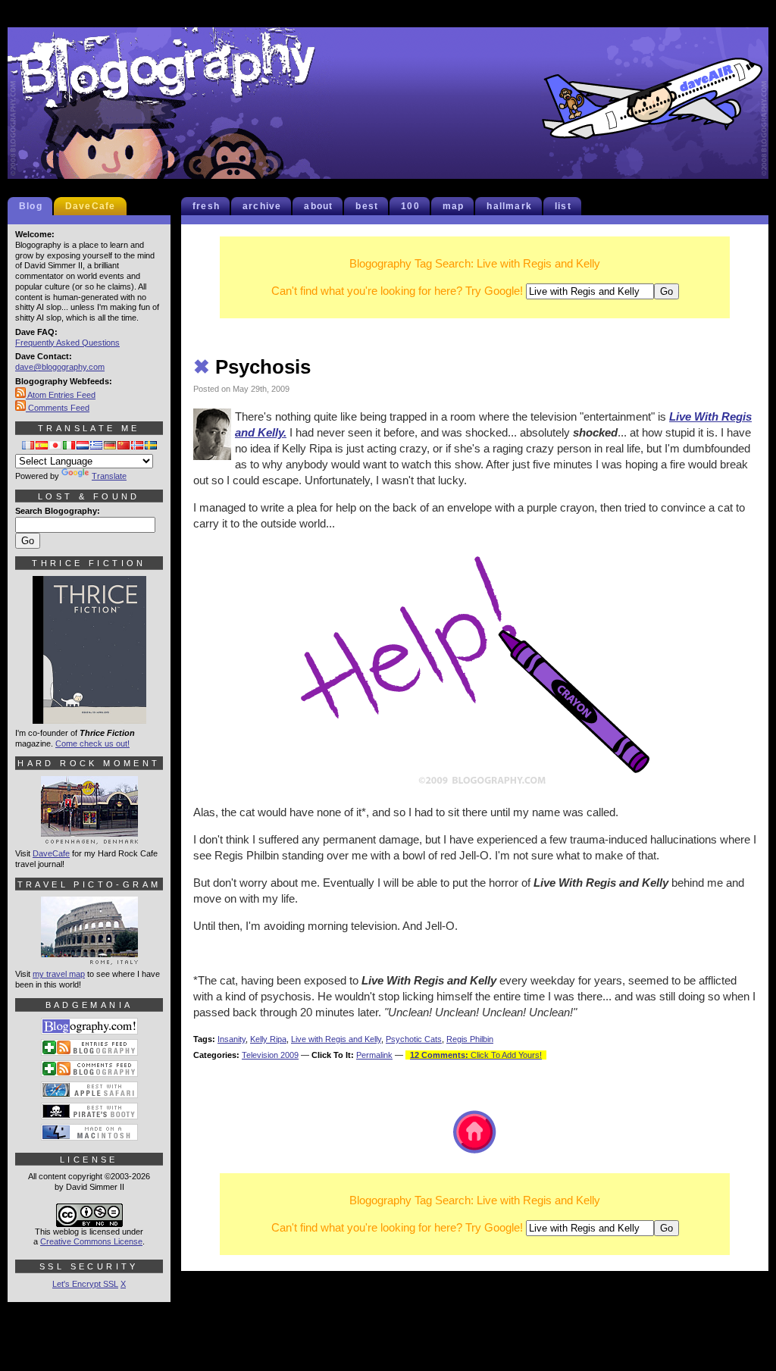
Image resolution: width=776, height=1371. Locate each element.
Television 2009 (270, 1055)
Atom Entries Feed (60, 394)
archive (261, 206)
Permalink (374, 1055)
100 (410, 206)
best (366, 206)
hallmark (509, 206)
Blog (30, 206)
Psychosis (252, 366)
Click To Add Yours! (476, 1055)
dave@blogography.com (60, 366)
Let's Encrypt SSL (85, 1283)
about (318, 206)
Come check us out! (92, 743)
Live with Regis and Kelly (336, 1039)
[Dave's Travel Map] (89, 958)
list (563, 206)
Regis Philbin (469, 1039)
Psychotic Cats (414, 1039)
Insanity (231, 1039)
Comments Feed (57, 407)
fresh (206, 206)
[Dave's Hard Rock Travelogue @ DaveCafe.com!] (89, 837)
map (454, 206)
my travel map (59, 973)
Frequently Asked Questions (67, 342)
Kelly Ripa (268, 1039)
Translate (109, 475)
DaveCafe (90, 206)
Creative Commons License (91, 1241)
